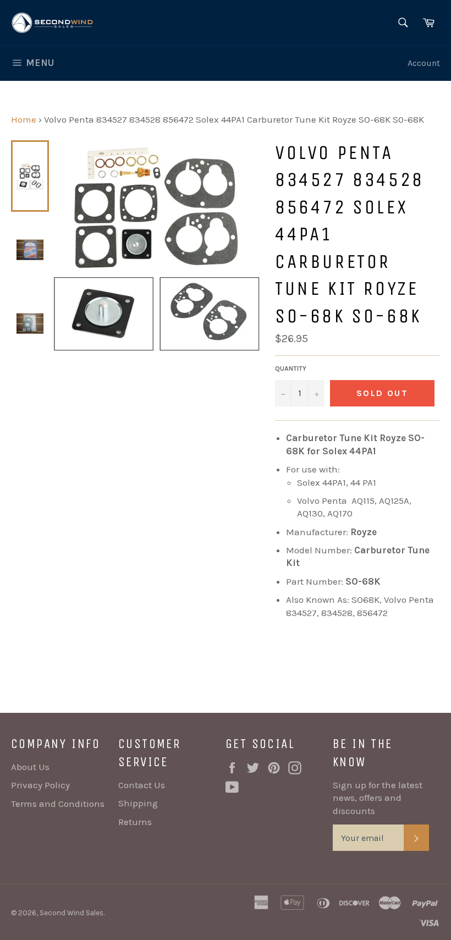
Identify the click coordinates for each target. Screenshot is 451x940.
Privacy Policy (40, 784)
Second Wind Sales (71, 913)
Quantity (290, 368)
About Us (30, 766)
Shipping (138, 803)
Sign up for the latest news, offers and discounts (377, 797)
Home (23, 119)
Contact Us (141, 784)
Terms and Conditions (58, 803)
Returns (135, 821)
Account (424, 63)
